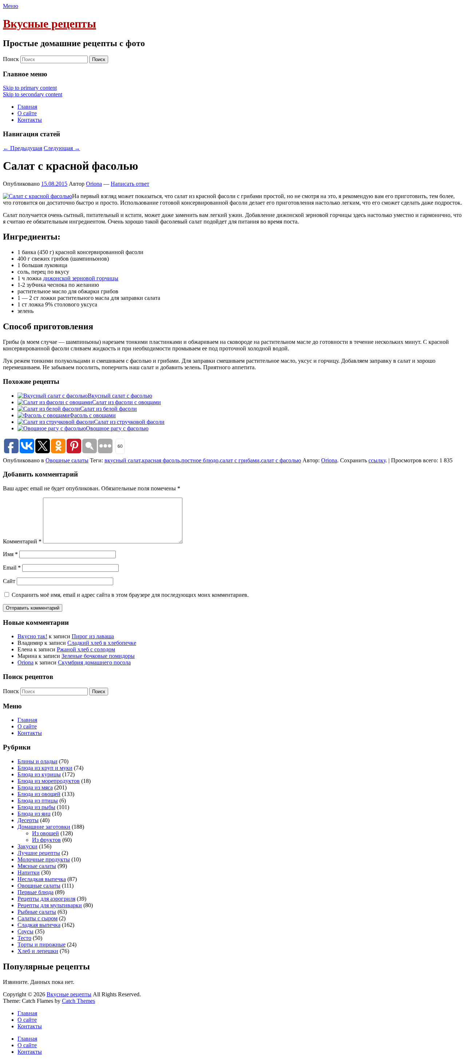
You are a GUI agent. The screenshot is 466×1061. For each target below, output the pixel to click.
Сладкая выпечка (38, 925)
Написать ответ (130, 184)
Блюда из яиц (34, 814)
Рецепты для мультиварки (49, 905)
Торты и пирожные (41, 944)
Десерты (28, 820)
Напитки (28, 872)
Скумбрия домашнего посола (94, 662)
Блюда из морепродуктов (48, 781)
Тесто (24, 938)
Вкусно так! (32, 636)
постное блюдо (199, 460)
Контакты (29, 120)
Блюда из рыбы (36, 807)
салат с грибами (240, 460)
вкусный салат (122, 460)
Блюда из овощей (38, 794)
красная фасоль (161, 460)
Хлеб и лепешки (37, 951)
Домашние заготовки (43, 827)
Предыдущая (22, 148)
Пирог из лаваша (93, 636)
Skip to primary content (30, 88)
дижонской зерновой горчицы (80, 278)
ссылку (377, 460)
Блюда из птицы (37, 800)
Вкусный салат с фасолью (120, 396)
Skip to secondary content (32, 94)
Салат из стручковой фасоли (129, 422)
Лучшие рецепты (38, 853)
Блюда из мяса (35, 787)
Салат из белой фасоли (108, 409)
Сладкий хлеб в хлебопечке (101, 643)
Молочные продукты (43, 859)
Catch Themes (78, 1001)
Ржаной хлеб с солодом (86, 649)
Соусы (25, 931)
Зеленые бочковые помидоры (98, 656)
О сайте (27, 113)
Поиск (11, 59)
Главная (27, 107)
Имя (10, 554)
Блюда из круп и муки (44, 768)
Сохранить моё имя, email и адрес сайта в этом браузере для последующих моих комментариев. (130, 595)
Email (12, 567)
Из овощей (45, 833)
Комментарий (22, 541)
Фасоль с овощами (93, 415)
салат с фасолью (281, 460)
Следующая (62, 148)
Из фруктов (46, 840)
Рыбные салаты (36, 912)
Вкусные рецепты (49, 23)
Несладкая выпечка (41, 879)
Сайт (9, 581)
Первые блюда (35, 892)
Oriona (94, 184)
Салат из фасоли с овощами (126, 402)
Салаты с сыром (37, 918)
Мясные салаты (36, 866)
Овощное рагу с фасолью (117, 428)
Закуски (27, 846)
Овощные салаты (67, 460)
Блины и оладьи (37, 761)
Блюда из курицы (39, 774)
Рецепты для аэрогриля (46, 899)
